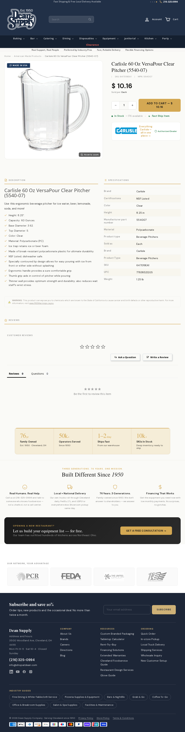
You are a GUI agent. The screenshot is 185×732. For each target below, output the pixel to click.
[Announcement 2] (152, 1)
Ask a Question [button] (127, 357)
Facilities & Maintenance (99, 704)
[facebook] (24, 672)
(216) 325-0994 (22, 660)
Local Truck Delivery (153, 644)
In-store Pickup (150, 639)
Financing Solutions (112, 650)
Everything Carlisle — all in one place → (145, 131)
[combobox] (71, 19)
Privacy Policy (85, 718)
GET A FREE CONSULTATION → (146, 530)
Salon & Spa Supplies (65, 704)
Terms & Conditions (123, 718)
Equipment (109, 38)
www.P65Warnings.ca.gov (41, 303)
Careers (65, 644)
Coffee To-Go (160, 697)
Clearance (92, 44)
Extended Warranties (113, 655)
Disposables (86, 38)
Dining (67, 38)
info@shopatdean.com (23, 665)
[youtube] (18, 672)
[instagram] (31, 672)
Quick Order (148, 633)
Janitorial (130, 38)
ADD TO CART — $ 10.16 (160, 105)
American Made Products (27, 56)
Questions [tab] (37, 373)
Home (7, 56)
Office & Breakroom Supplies (28, 704)
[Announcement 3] (154, 1)
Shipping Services (151, 650)
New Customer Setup (154, 660)
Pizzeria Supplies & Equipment (82, 697)
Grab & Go (138, 697)
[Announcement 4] (156, 2)
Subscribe (164, 609)
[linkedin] (11, 672)
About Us (65, 633)
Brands (64, 639)
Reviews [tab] (14, 373)
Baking (17, 38)
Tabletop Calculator (112, 639)
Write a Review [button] (159, 357)
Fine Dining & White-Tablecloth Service (34, 697)
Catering (49, 38)
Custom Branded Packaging (117, 633)
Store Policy (103, 718)
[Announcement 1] (150, 1)
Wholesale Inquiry (151, 655)
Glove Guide (107, 675)
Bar (32, 38)
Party (165, 38)
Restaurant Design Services (117, 670)
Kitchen (149, 38)
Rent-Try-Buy (108, 644)
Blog (62, 655)
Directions (66, 650)
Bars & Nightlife (116, 697)
